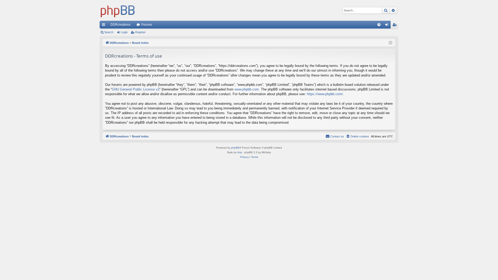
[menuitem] (379, 25)
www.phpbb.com (246, 89)
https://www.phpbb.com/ (325, 94)
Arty (239, 152)
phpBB (235, 147)
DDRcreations (120, 24)
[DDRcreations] (118, 10)
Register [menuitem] (395, 26)
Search (108, 32)
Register (140, 32)
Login (124, 32)
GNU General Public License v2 (136, 89)
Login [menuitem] (388, 26)
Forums (146, 24)
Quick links (104, 26)
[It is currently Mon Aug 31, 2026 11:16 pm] (390, 43)
